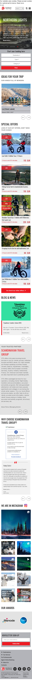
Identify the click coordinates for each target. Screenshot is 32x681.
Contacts (4, 665)
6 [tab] (21, 47)
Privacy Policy (26, 672)
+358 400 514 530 (14, 677)
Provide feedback (16, 456)
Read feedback (15, 454)
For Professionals (6, 657)
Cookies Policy (26, 674)
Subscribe (16, 643)
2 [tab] (7, 47)
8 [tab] (28, 47)
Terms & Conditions (25, 676)
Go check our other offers (15, 290)
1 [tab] (4, 47)
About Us (6, 662)
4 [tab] (14, 47)
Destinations (7, 652)
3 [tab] (11, 47)
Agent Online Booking (26, 8)
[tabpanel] (16, 30)
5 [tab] (18, 47)
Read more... (7, 40)
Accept (2, 5)
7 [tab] (24, 47)
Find (16, 68)
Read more (20, 3)
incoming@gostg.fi (5, 677)
